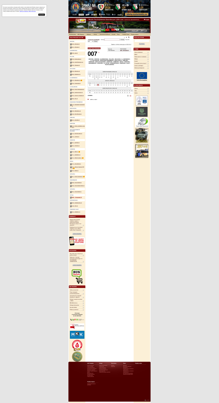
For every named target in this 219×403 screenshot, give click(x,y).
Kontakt (113, 34)
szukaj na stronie (139, 37)
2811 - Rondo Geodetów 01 (77, 176)
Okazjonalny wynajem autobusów (104, 372)
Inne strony (113, 363)
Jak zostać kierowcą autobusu (128, 373)
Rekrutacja (125, 365)
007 (92, 53)
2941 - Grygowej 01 (124, 50)
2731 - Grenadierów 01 (76, 163)
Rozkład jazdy (72, 34)
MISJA (135, 54)
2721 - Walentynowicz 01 (77, 157)
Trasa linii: (127, 39)
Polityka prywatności (74, 309)
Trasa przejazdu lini (76, 37)
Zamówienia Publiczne (105, 34)
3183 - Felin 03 (75, 205)
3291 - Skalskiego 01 (76, 211)
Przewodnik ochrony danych (140, 63)
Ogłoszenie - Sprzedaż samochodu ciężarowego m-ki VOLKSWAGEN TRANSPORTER (76, 259)
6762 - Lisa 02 (75, 53)
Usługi (95, 34)
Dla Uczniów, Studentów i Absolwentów (127, 367)
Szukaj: (102, 39)
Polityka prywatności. (24, 11)
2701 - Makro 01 (75, 151)
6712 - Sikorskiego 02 (76, 80)
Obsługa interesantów (74, 305)
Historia (136, 88)
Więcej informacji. (32, 11)
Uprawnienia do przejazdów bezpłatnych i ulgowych (75, 296)
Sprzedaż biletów (73, 307)
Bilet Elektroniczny (73, 303)
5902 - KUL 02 (75, 98)
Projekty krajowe (134, 34)
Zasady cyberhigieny (138, 65)
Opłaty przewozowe (74, 290)
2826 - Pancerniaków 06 (77, 182)
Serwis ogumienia (102, 370)
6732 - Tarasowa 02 (76, 65)
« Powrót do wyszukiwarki (93, 39)
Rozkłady (112, 365)
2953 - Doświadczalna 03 (77, 202)
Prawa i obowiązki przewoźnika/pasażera (74, 292)
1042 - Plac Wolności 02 (77, 114)
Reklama (88, 34)
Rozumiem (41, 14)
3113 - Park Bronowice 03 (77, 133)
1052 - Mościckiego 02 (76, 111)
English (147, 19)
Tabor (135, 90)
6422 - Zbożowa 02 (76, 44)
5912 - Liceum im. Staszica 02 (78, 95)
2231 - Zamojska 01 (76, 120)
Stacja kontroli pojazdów (103, 365)
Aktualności (113, 366)
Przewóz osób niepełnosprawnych (102, 367)
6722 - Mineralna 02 (76, 71)
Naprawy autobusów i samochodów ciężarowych (103, 369)
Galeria (135, 93)
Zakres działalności (138, 52)
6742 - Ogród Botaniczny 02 (77, 62)
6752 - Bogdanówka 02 (76, 59)
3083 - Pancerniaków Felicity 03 (78, 185)
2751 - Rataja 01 (75, 170)
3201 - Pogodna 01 (76, 145)
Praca (118, 34)
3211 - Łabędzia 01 (76, 142)
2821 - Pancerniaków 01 (77, 191)
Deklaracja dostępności (139, 67)
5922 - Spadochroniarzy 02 (77, 92)
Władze (136, 59)
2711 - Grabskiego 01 (76, 154)
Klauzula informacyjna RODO (128, 374)
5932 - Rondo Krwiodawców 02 (78, 89)
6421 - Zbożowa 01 (76, 47)
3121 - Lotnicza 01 (75, 136)
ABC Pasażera (80, 34)
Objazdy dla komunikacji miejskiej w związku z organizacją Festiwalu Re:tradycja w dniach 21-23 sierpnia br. (75, 222)
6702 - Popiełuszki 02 (76, 83)
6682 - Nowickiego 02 (76, 74)
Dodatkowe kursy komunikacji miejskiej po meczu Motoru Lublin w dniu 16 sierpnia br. (76, 229)
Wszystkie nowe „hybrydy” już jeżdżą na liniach (76, 254)
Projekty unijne (126, 34)
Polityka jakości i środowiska (140, 56)
